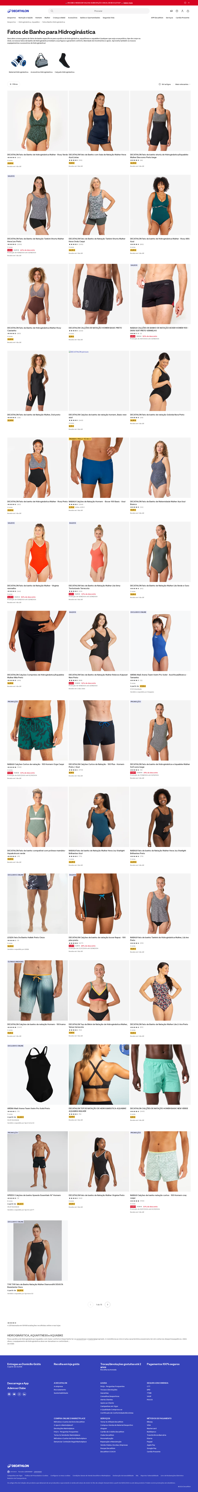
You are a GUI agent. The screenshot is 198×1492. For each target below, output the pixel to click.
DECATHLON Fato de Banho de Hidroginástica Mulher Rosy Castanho (34, 329)
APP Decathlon (157, 18)
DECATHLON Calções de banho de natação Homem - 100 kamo (36, 1024)
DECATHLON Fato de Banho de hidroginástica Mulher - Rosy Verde (37, 154)
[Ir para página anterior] (90, 1304)
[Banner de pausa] (185, 3)
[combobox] (183, 84)
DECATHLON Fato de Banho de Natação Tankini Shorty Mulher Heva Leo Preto (35, 240)
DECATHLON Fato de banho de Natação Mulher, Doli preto (33, 415)
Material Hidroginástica (18, 72)
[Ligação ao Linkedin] (24, 1394)
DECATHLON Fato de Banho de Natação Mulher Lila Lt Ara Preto (159, 1024)
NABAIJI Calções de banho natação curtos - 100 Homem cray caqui (158, 1196)
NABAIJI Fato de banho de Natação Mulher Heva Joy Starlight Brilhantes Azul (97, 851)
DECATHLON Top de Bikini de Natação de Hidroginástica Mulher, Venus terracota (98, 1025)
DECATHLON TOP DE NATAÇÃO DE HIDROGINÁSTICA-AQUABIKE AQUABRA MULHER (98, 1109)
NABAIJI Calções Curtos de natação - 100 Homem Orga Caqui (35, 764)
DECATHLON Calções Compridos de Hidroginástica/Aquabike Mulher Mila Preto (36, 676)
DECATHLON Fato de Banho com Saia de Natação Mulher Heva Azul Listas (97, 155)
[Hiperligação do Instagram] (19, 1394)
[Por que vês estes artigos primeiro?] (160, 84)
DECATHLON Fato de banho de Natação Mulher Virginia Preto (97, 1195)
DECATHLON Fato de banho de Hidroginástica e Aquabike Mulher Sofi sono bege (160, 765)
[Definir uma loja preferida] (171, 11)
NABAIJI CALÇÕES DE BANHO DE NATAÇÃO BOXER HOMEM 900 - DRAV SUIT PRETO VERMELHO (159, 329)
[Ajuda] (177, 11)
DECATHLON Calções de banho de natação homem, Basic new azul (98, 416)
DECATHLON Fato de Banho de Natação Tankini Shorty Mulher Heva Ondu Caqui (97, 240)
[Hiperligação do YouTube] (14, 1394)
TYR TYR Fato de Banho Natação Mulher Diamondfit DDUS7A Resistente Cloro (35, 1285)
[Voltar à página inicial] (18, 11)
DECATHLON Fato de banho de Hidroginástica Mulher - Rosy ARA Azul (160, 240)
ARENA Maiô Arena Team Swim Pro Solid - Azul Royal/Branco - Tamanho (159, 676)
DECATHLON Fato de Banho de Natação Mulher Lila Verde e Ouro (159, 585)
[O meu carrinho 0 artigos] (188, 11)
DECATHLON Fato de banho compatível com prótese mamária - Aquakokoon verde (36, 851)
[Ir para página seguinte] (107, 1304)
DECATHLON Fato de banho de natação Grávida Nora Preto (157, 415)
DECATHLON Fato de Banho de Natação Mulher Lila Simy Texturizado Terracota (95, 587)
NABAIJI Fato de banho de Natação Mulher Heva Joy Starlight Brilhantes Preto (158, 851)
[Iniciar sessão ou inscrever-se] (182, 11)
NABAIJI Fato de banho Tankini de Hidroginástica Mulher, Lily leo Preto (159, 938)
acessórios (80, 1339)
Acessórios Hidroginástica (41, 72)
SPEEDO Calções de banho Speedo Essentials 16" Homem (34, 1195)
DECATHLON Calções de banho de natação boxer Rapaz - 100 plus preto (97, 938)
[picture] (37, 121)
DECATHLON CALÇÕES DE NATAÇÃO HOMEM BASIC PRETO (95, 328)
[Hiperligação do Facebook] (9, 1394)
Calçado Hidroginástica (64, 72)
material (91, 1339)
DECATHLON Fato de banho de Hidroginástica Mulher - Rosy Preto (37, 501)
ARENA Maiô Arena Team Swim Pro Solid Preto (28, 1108)
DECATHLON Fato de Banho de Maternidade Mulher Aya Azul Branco (158, 502)
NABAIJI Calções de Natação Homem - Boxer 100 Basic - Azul (97, 501)
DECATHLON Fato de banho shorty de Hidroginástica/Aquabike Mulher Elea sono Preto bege (159, 155)
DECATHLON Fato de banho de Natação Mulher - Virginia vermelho (33, 587)
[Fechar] (189, 3)
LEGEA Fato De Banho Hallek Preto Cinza (26, 937)
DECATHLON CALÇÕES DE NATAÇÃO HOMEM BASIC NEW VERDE (159, 1108)
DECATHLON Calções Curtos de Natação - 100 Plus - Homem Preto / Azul (97, 765)
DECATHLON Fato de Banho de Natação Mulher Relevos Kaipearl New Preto (98, 676)
